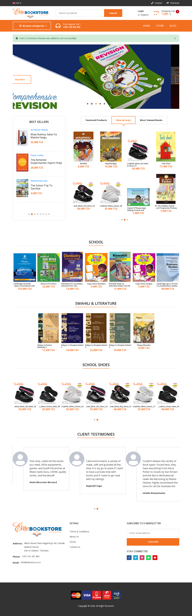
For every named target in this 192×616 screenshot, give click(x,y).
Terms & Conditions (79, 531)
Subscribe (153, 541)
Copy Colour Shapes (143, 284)
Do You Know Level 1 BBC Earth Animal (165, 207)
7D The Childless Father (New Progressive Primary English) (138, 207)
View (26, 79)
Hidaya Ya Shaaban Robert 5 (72, 346)
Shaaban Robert (38, 129)
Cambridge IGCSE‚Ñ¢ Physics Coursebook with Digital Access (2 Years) (24, 285)
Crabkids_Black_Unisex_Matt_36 (168, 407)
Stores (73, 541)
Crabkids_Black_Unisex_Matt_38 (48, 407)
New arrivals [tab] (123, 120)
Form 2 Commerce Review (32, 38)
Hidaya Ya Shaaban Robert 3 (120, 346)
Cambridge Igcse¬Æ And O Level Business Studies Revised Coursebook (167, 285)
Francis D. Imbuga (39, 180)
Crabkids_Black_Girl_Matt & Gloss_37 (110, 165)
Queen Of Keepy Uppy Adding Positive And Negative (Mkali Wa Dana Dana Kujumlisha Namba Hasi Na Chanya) (110, 209)
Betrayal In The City (42, 185)
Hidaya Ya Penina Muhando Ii (44, 346)
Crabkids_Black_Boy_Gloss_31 (120, 407)
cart (62, 38)
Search (113, 13)
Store (160, 25)
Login (141, 11)
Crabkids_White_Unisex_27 (144, 407)
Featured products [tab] (96, 120)
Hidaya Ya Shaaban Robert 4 (96, 346)
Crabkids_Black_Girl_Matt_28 (25, 407)
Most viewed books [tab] (151, 120)
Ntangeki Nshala (39, 155)
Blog (173, 25)
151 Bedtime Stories (165, 164)
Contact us (75, 546)
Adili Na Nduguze (40, 134)
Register (145, 14)
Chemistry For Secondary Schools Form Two (71, 285)
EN (17, 2)
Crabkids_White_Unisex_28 (83, 206)
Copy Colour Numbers (96, 284)
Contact (158, 2)
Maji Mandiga (83, 164)
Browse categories (33, 25)
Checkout (174, 2)
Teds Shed (138, 164)
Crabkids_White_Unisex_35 (72, 407)
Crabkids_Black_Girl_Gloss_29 (96, 407)
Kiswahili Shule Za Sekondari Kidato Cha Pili (119, 285)
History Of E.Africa (48, 284)
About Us (74, 536)
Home (146, 25)
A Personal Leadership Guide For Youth (43, 161)
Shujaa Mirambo (144, 345)
